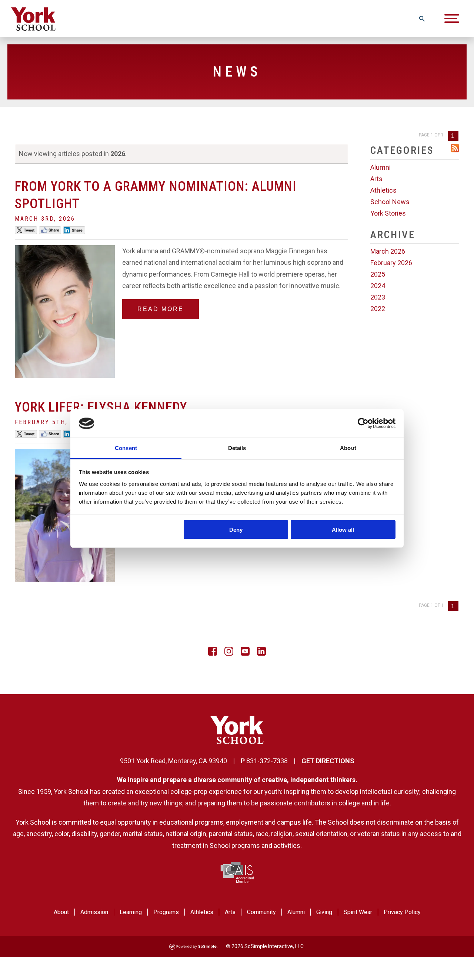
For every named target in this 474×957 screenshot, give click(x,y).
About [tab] (348, 447)
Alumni (380, 167)
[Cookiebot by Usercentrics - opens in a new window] (363, 423)
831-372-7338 (267, 761)
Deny (236, 530)
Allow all (343, 530)
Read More (160, 309)
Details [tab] (237, 447)
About (61, 912)
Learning (131, 912)
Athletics (383, 190)
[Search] (421, 18)
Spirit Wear (358, 912)
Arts (376, 179)
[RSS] (455, 150)
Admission (94, 912)
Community (261, 912)
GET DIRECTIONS (327, 761)
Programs (166, 912)
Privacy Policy (402, 912)
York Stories (388, 213)
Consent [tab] (126, 447)
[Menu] (451, 18)
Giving (324, 912)
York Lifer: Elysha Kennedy (101, 407)
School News (390, 202)
